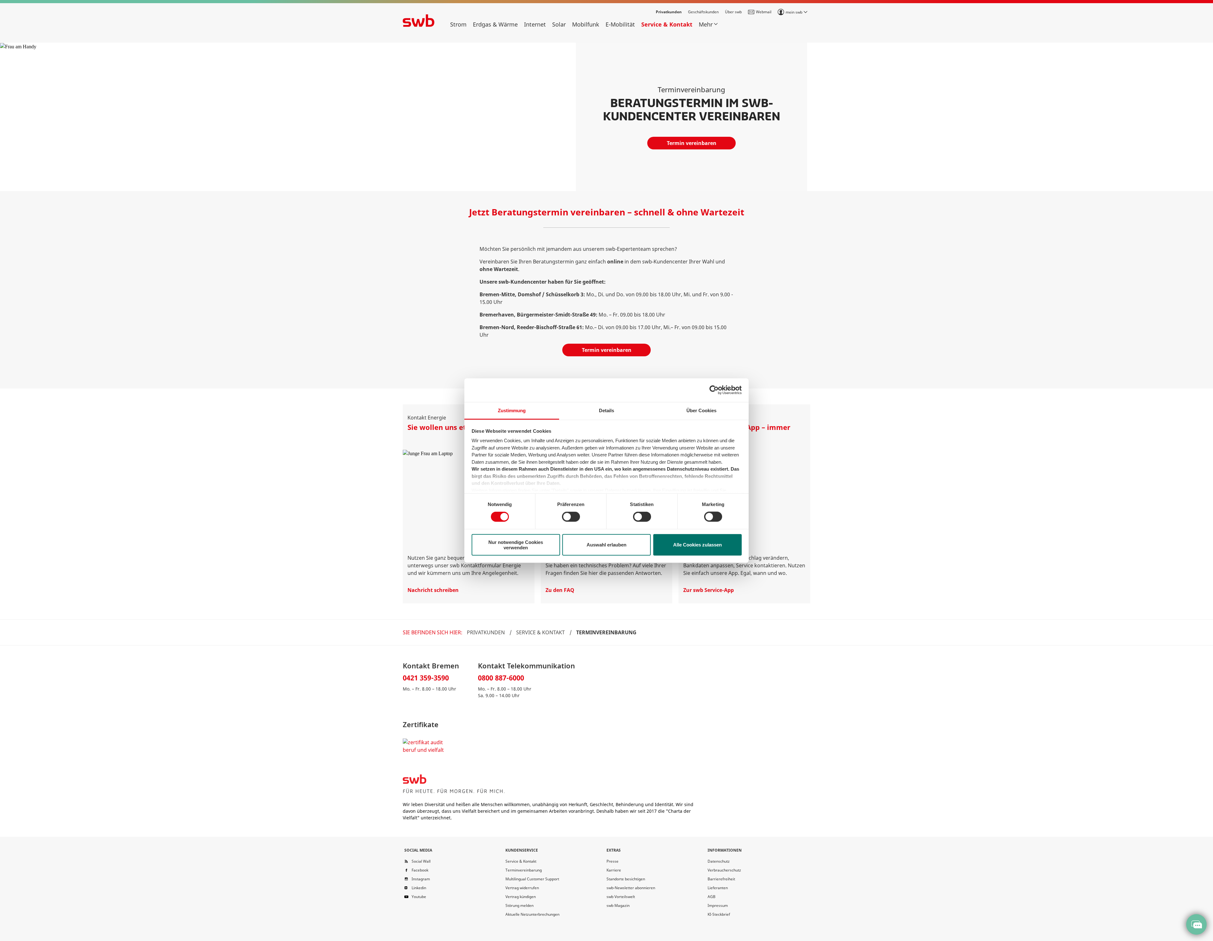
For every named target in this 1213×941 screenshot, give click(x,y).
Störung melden (519, 905)
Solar (559, 24)
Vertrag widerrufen (522, 887)
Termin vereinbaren (691, 143)
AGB (711, 896)
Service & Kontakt (666, 24)
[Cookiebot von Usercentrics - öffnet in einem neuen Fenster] (714, 390)
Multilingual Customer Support (532, 879)
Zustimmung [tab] (512, 410)
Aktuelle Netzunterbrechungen (532, 914)
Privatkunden (669, 12)
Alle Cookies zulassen (697, 544)
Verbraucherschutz (724, 870)
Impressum (718, 905)
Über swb (733, 12)
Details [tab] (606, 410)
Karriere (613, 870)
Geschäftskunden (703, 12)
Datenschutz (719, 861)
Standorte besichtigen (625, 879)
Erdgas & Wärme (495, 24)
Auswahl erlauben (606, 544)
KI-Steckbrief (719, 914)
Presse (612, 861)
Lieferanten (718, 887)
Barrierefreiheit (721, 879)
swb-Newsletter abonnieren (630, 887)
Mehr (706, 24)
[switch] (571, 517)
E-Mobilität (620, 24)
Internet (535, 24)
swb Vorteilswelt (620, 896)
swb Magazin (618, 905)
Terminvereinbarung (523, 870)
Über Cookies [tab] (701, 410)
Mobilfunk (585, 24)
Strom (458, 24)
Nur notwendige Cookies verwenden (515, 544)
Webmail (763, 12)
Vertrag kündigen (520, 896)
